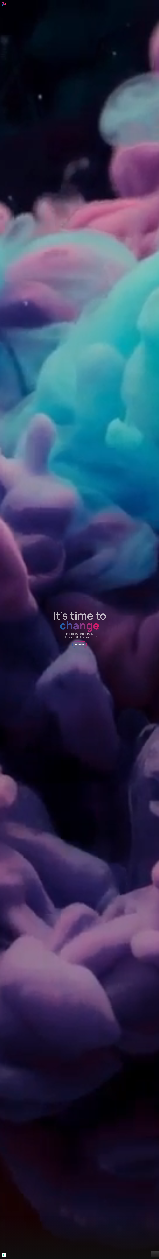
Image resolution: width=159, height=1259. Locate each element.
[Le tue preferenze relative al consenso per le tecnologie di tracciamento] (4, 1255)
